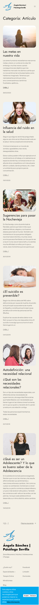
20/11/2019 (6, 424)
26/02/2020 (7, 93)
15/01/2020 (6, 180)
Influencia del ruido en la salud (18, 130)
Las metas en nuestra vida (12, 53)
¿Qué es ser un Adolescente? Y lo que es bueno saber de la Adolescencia (18, 465)
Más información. (13, 602)
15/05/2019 (6, 508)
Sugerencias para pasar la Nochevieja (19, 217)
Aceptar (26, 595)
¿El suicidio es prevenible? (13, 293)
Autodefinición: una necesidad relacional (17, 372)
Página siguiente (28, 523)
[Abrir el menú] (35, 6)
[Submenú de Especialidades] (15, 571)
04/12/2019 (6, 335)
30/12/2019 (6, 257)
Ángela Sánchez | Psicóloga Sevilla (16, 547)
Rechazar (33, 595)
